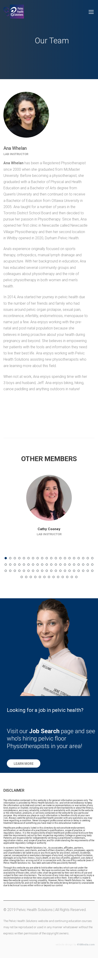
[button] (23, 763)
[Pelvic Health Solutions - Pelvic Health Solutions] (13, 14)
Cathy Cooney (49, 529)
